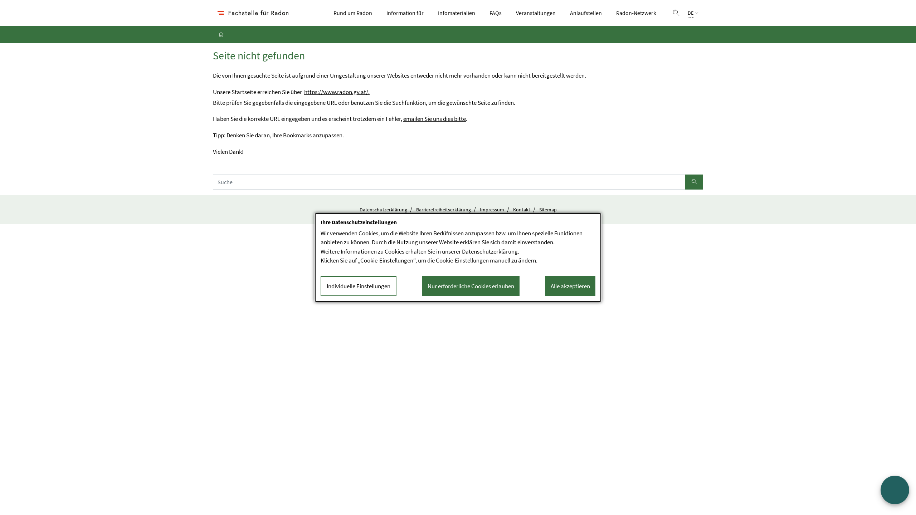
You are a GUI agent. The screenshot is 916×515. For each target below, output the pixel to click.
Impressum (492, 209)
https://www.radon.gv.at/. (337, 92)
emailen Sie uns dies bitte (434, 119)
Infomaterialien (458, 12)
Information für (407, 12)
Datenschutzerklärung (383, 209)
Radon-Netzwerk (638, 12)
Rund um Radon (354, 12)
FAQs (495, 12)
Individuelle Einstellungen (358, 286)
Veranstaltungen (538, 12)
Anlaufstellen (588, 12)
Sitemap (548, 209)
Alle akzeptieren (570, 286)
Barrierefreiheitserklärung (443, 209)
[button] (676, 13)
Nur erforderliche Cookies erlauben (471, 286)
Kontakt (521, 209)
